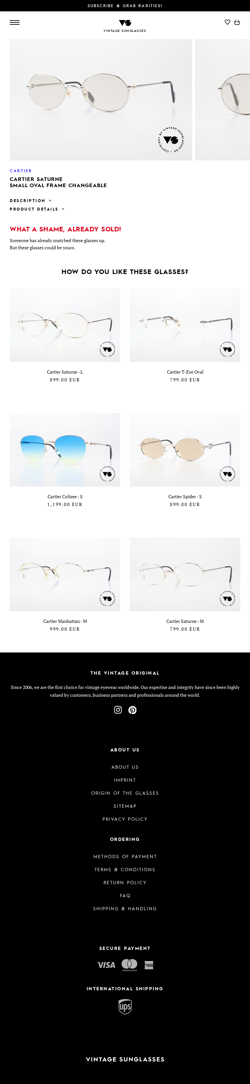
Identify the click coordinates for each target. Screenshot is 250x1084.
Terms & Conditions (125, 869)
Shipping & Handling (125, 908)
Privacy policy (125, 819)
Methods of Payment (125, 856)
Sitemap (125, 806)
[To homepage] (125, 22)
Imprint (125, 780)
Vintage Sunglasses (125, 30)
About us (125, 767)
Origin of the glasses (125, 793)
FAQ (125, 895)
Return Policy (125, 882)
